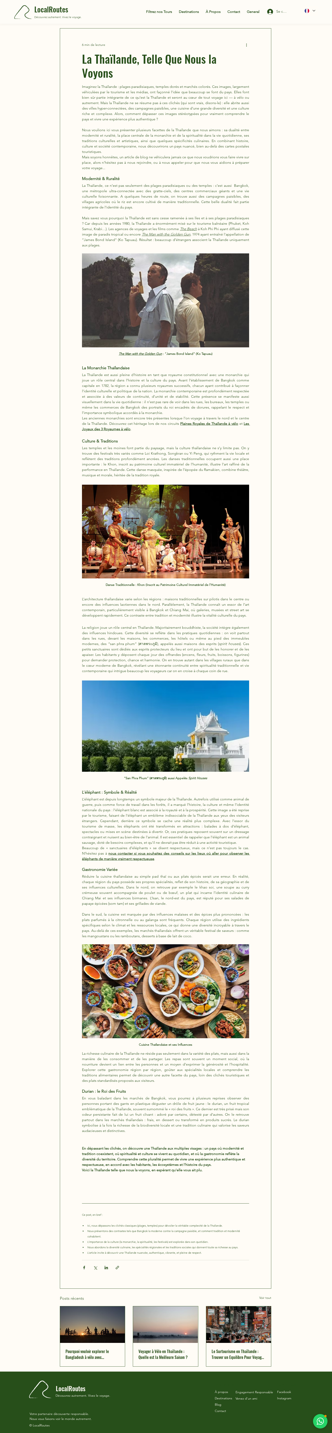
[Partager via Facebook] (84, 1267)
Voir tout (265, 1298)
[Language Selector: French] (309, 11)
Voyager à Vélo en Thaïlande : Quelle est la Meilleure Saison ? (163, 1354)
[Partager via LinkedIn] (106, 1267)
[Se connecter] (266, 11)
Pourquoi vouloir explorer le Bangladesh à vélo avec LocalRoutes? (87, 1354)
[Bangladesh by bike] (92, 1324)
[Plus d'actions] (246, 44)
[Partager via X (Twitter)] (95, 1267)
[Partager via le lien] (117, 1267)
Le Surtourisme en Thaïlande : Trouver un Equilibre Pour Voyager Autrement (238, 1354)
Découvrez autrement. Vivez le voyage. (58, 17)
